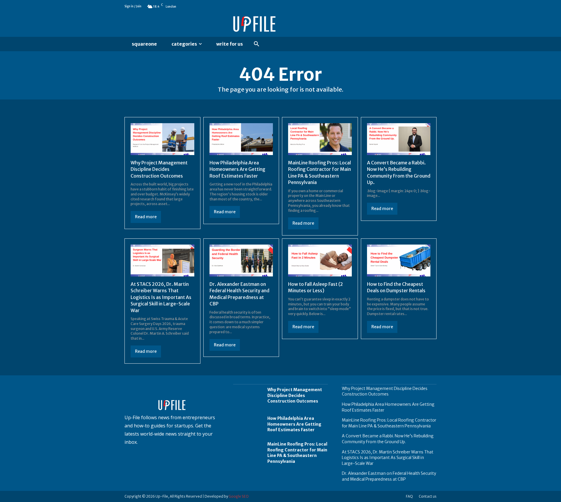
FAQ (409, 496)
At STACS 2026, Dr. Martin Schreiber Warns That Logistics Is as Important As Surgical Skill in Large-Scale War (161, 297)
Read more (146, 216)
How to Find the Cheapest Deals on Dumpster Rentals (396, 287)
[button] (256, 44)
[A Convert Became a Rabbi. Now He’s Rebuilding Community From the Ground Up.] (399, 139)
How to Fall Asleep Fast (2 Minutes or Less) (315, 287)
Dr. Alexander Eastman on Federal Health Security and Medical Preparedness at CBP (389, 476)
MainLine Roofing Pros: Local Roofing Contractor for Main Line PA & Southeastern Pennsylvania (297, 452)
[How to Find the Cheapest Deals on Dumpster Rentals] (399, 260)
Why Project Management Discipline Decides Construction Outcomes (159, 169)
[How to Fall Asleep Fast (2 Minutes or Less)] (320, 260)
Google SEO (238, 496)
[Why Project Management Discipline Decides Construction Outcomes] (162, 139)
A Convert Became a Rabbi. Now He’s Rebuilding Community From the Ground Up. (388, 438)
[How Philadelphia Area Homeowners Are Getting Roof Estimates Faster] (241, 139)
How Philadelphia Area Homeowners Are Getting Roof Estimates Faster (237, 169)
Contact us (428, 496)
